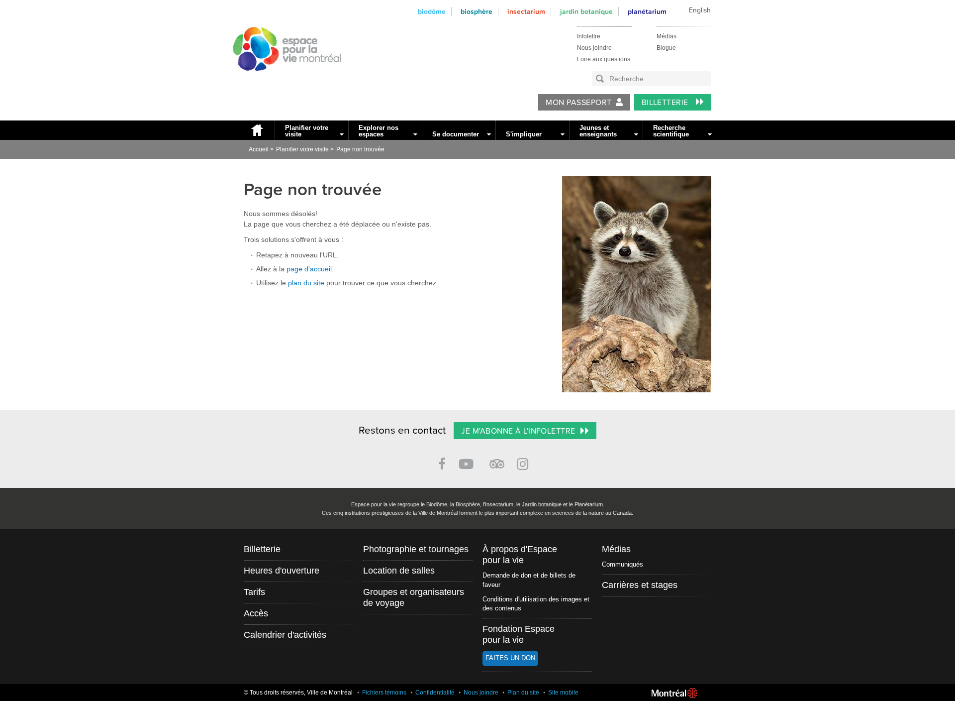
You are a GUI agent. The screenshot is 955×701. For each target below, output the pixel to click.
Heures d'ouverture (281, 571)
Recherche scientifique (671, 131)
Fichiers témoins (384, 692)
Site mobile (563, 692)
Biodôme (432, 11)
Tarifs (254, 592)
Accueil (257, 130)
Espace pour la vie (281, 80)
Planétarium (647, 11)
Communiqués (622, 564)
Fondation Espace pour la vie (518, 634)
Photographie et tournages (416, 549)
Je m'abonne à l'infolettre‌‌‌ (518, 431)
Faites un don (510, 658)
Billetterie (666, 103)
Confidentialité (435, 692)
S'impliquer (524, 134)
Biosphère (476, 11)
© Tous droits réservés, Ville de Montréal (298, 692)
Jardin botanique (586, 11)
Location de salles (399, 571)
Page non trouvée (360, 149)
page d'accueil (309, 269)
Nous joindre (594, 47)
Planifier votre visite (306, 131)
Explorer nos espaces (378, 131)
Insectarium (526, 11)
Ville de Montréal (674, 693)
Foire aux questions (603, 59)
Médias (666, 36)
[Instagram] (524, 462)
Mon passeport (578, 103)
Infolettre (588, 36)
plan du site (306, 283)
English (700, 10)
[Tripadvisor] (496, 460)
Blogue (666, 47)
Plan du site (523, 692)
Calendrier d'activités (285, 635)
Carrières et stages (639, 585)
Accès (256, 613)
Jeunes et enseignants (598, 131)
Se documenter (455, 134)
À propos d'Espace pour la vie (519, 554)
